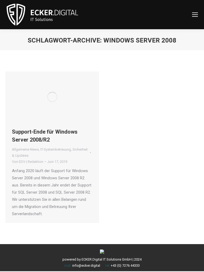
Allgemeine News (25, 149)
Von (27, 162)
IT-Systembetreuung (55, 149)
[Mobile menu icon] (195, 14)
